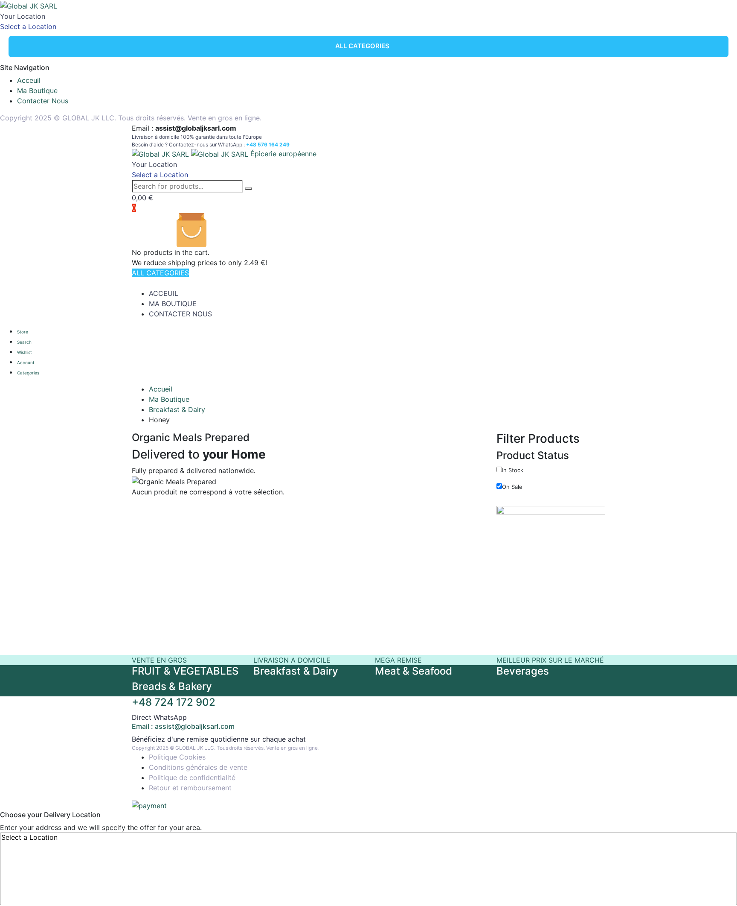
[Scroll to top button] (717, 886)
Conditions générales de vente (198, 767)
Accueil (160, 389)
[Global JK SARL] (28, 5)
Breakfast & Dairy (177, 409)
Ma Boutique (37, 90)
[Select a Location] (368, 837)
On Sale (512, 486)
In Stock (512, 470)
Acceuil (29, 80)
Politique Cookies (177, 757)
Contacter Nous (42, 100)
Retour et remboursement (190, 787)
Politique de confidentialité (192, 777)
